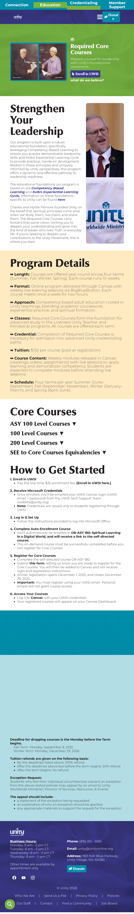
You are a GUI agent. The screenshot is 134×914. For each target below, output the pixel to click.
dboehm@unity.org (77, 681)
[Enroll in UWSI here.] (93, 483)
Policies (113, 896)
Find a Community (77, 903)
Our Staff (24, 903)
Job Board (109, 903)
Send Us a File (55, 896)
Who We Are (25, 896)
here (61, 200)
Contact (46, 903)
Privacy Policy (87, 896)
